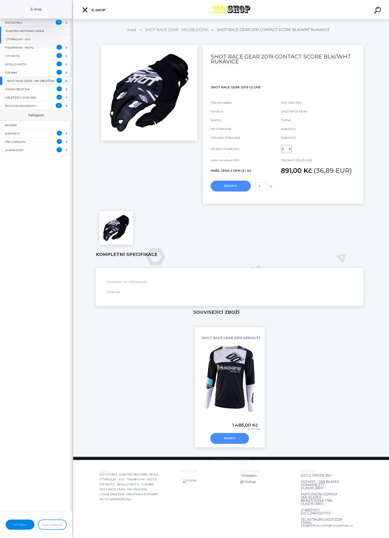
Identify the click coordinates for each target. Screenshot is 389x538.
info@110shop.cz (312, 525)
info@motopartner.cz (338, 525)
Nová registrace (52, 524)
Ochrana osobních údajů (231, 458)
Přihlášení (20, 524)
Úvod (131, 30)
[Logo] (231, 9)
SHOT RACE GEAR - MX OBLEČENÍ (176, 30)
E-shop (98, 10)
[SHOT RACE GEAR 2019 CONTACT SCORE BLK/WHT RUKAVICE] (149, 47)
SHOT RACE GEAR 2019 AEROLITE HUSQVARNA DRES (249, 337)
